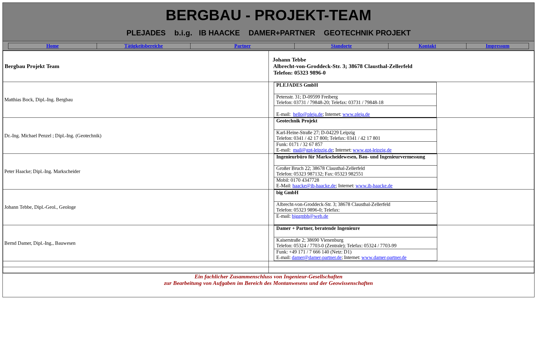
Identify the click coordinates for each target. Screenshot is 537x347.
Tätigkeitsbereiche (143, 45)
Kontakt (427, 45)
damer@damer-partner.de (317, 257)
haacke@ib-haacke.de (314, 185)
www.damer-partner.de (383, 257)
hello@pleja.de (308, 114)
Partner (242, 45)
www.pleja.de (356, 114)
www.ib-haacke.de (374, 185)
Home (52, 45)
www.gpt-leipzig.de (372, 150)
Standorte (341, 45)
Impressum (497, 45)
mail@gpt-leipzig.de (313, 150)
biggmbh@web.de (310, 216)
